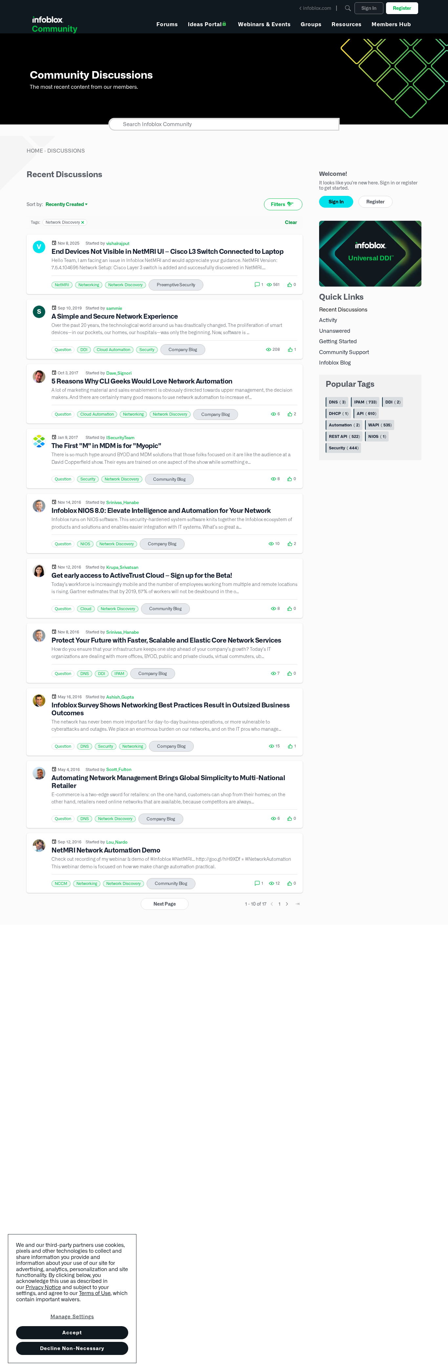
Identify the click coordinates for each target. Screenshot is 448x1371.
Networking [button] (88, 284)
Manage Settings (72, 1317)
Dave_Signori (119, 373)
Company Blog (183, 349)
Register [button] (375, 202)
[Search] (348, 8)
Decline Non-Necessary (72, 1348)
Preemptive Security (176, 284)
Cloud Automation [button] (113, 349)
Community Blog (169, 479)
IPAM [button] (119, 673)
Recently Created (65, 204)
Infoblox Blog (335, 363)
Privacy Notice (43, 1287)
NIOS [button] (85, 543)
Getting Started (338, 341)
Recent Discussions (343, 310)
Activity (328, 320)
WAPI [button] (379, 425)
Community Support (344, 352)
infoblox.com (317, 8)
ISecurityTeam (120, 437)
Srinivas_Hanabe (122, 502)
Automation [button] (343, 425)
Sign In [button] (336, 202)
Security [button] (146, 349)
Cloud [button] (86, 608)
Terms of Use (95, 1293)
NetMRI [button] (62, 284)
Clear (291, 222)
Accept (72, 1332)
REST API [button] (343, 436)
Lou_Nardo (117, 842)
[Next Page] (287, 904)
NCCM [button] (61, 883)
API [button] (366, 413)
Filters (278, 204)
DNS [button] (84, 673)
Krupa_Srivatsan (122, 567)
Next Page (164, 904)
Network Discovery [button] (125, 284)
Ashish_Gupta (120, 697)
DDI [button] (84, 349)
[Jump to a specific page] (297, 904)
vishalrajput (118, 243)
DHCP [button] (338, 413)
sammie (114, 308)
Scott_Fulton (119, 769)
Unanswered (334, 331)
